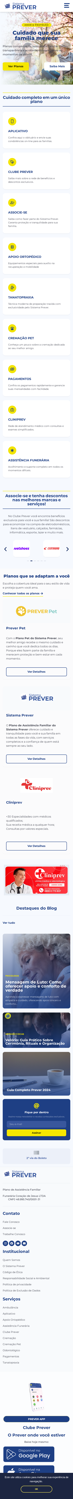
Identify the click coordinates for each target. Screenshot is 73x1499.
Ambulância (10, 1307)
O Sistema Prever (14, 1266)
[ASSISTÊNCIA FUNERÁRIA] (12, 450)
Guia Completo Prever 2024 (28, 1090)
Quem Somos (11, 1260)
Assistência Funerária (16, 1325)
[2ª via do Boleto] (36, 1152)
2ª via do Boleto (36, 1158)
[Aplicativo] (12, 121)
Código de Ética (13, 1272)
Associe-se (9, 1228)
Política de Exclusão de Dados (21, 1290)
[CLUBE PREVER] (12, 162)
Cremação (9, 1338)
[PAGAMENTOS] (12, 369)
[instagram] (5, 1243)
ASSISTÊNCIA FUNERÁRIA (28, 460)
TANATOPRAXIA (21, 297)
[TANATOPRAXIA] (12, 287)
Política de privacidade (17, 1284)
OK (36, 1489)
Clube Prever (11, 1332)
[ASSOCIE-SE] (12, 203)
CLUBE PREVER (20, 172)
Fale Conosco (11, 1221)
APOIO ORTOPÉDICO (24, 257)
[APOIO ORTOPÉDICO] (12, 247)
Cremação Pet (12, 1344)
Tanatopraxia (11, 1362)
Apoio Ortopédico (14, 1319)
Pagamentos (11, 1356)
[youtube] (18, 1243)
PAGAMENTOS (19, 379)
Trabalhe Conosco (14, 1234)
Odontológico (11, 1350)
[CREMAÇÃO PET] (12, 328)
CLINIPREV (16, 419)
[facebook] (11, 1243)
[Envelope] (24, 1243)
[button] (5, 549)
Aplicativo (18, 131)
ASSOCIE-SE (17, 212)
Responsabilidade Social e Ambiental (26, 1278)
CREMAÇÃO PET (21, 338)
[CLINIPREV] (12, 410)
